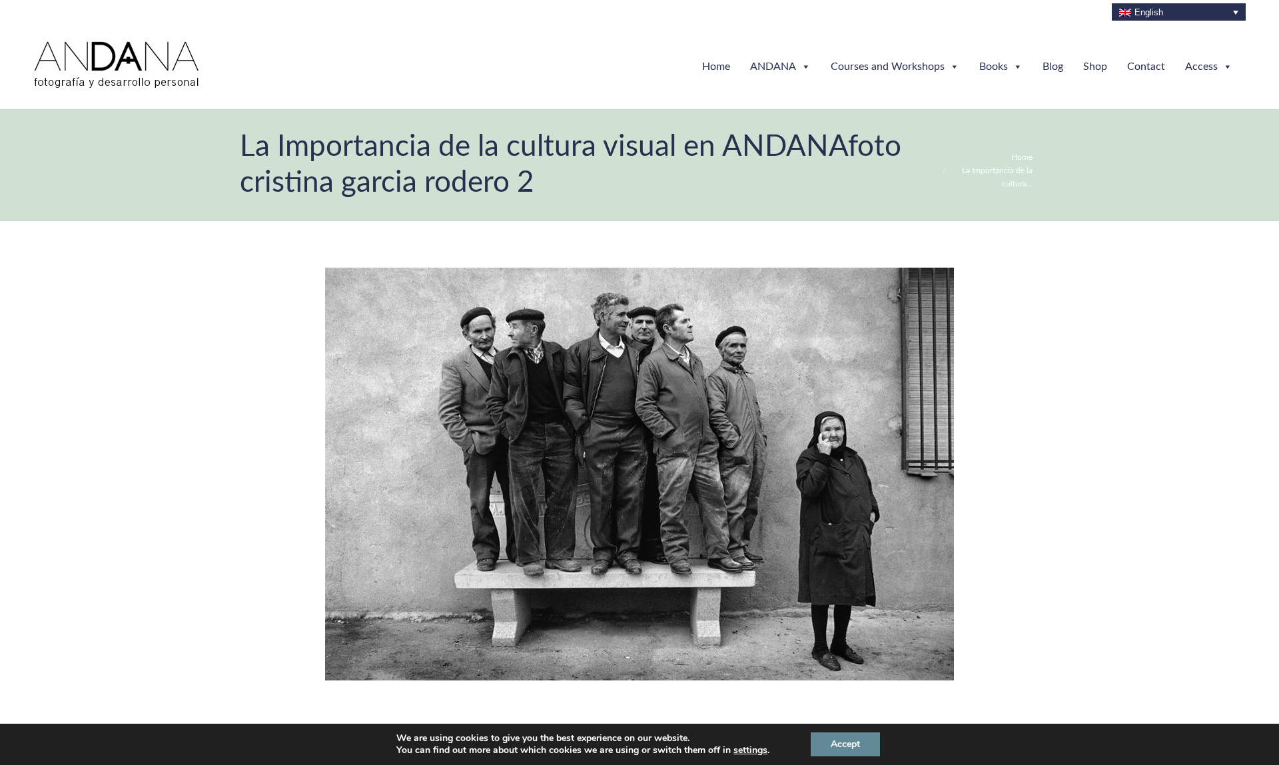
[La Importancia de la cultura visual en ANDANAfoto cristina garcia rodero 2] (639, 474)
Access (1201, 66)
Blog (1053, 66)
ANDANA (773, 66)
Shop (1095, 66)
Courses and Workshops (888, 66)
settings (750, 750)
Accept (845, 744)
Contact (1146, 66)
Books (993, 66)
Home (716, 66)
